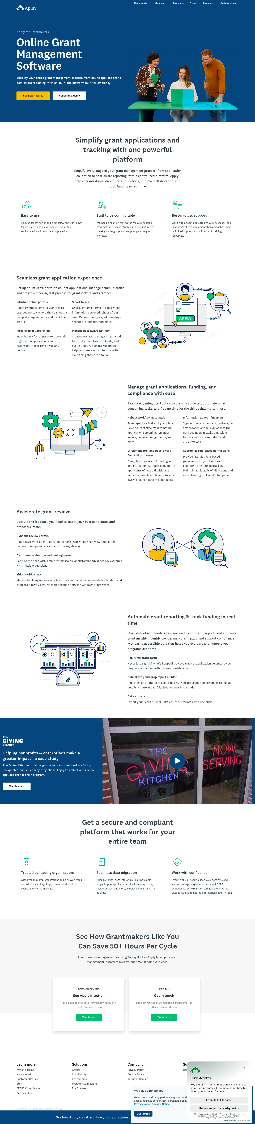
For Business (80, 1088)
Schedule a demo (69, 95)
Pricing (193, 3)
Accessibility (24, 1093)
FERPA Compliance (28, 1088)
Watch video (16, 786)
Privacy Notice (142, 1103)
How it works (142, 3)
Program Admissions (84, 1083)
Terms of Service (138, 1079)
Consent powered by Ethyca (233, 1120)
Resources (209, 3)
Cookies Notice (161, 1103)
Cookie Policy (136, 1074)
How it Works (24, 1074)
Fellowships (79, 1079)
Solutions (161, 3)
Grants (76, 1070)
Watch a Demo (25, 1070)
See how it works (33, 95)
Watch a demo (228, 3)
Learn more (26, 1064)
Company (135, 1064)
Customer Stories (27, 1079)
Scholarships (80, 1074)
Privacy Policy (136, 1070)
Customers (178, 3)
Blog (19, 1083)
